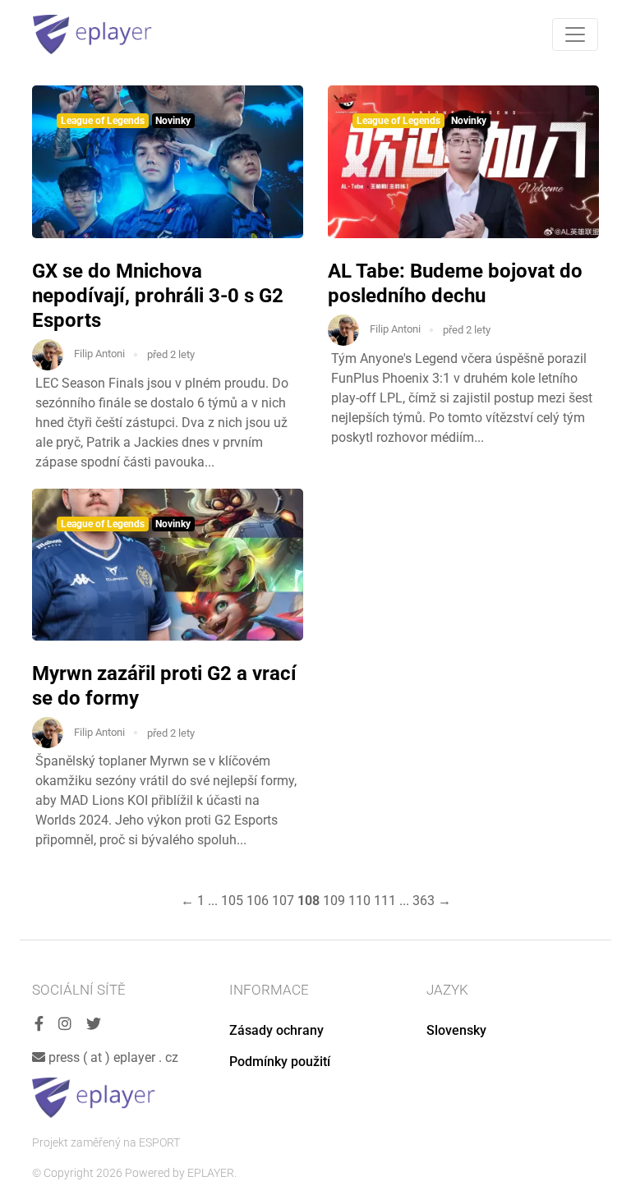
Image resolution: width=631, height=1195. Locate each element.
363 (423, 900)
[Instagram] (65, 1024)
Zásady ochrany (276, 1030)
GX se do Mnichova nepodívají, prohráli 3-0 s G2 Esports (157, 296)
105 (232, 900)
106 (257, 900)
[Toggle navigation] (575, 34)
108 (308, 900)
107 (283, 900)
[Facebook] (39, 1024)
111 (385, 900)
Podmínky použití (279, 1061)
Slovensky (456, 1030)
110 (359, 900)
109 (334, 900)
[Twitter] (94, 1024)
